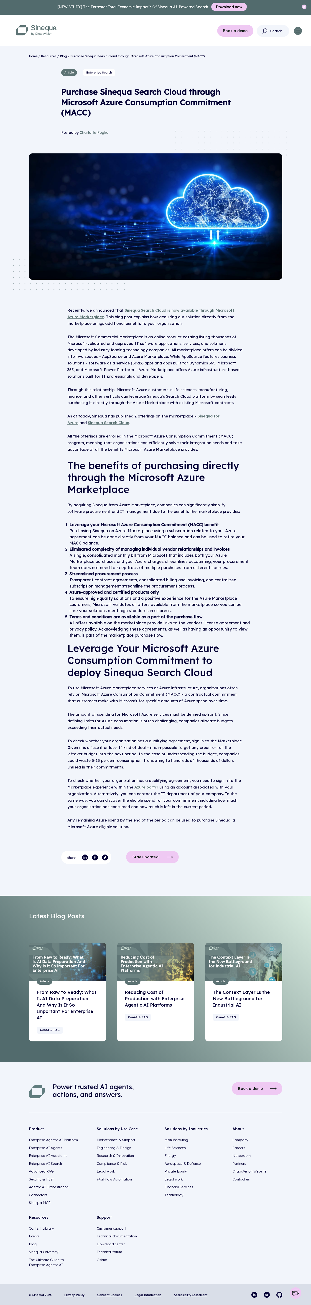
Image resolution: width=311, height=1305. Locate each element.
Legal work (106, 1171)
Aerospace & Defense (183, 1163)
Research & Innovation (115, 1155)
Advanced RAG (41, 1171)
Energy (170, 1155)
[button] (298, 31)
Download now (229, 7)
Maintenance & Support (116, 1140)
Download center (111, 1244)
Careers (238, 1148)
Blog (63, 56)
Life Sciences (175, 1148)
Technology (174, 1195)
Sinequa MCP (40, 1203)
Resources (48, 56)
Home (33, 56)
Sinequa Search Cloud (108, 422)
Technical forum (109, 1252)
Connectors (38, 1195)
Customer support (111, 1228)
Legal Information (148, 1295)
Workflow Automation (114, 1179)
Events (34, 1236)
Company (240, 1140)
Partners (239, 1163)
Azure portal (146, 787)
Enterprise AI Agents (45, 1148)
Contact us (241, 1179)
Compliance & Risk (112, 1163)
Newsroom (241, 1155)
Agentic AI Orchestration (49, 1187)
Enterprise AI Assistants (48, 1155)
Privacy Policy (74, 1295)
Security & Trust (41, 1179)
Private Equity (176, 1171)
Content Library (41, 1228)
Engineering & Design (114, 1148)
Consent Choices (109, 1295)
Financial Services (179, 1187)
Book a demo (235, 30)
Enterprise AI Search (45, 1163)
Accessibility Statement (190, 1295)
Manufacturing (176, 1140)
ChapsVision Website (249, 1171)
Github (102, 1260)
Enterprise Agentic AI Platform (53, 1140)
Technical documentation (117, 1236)
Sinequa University (43, 1252)
